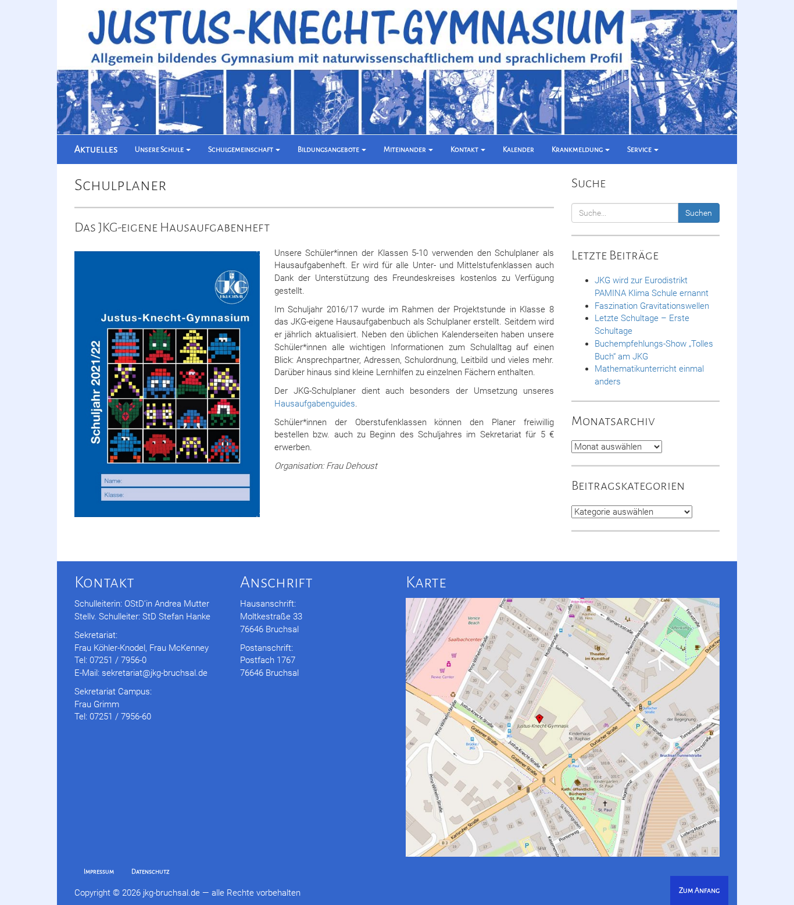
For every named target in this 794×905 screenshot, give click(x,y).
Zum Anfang (699, 890)
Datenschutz (150, 871)
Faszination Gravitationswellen (652, 306)
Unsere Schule (160, 149)
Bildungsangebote (329, 149)
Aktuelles (95, 149)
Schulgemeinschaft (241, 149)
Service (640, 149)
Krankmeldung (578, 149)
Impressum (99, 871)
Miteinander (405, 149)
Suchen (698, 213)
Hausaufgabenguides (314, 403)
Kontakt (465, 149)
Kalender (518, 149)
